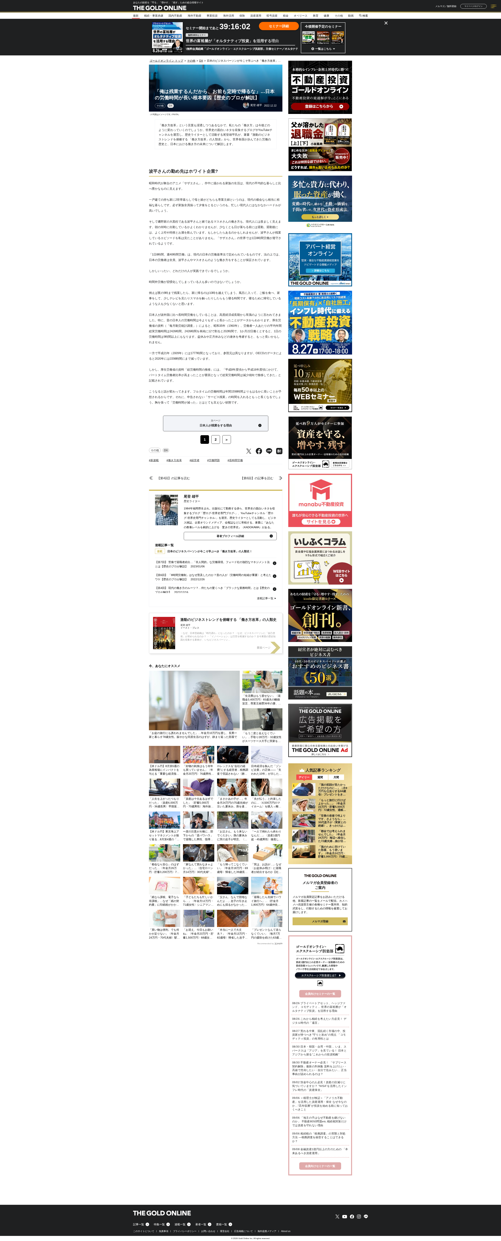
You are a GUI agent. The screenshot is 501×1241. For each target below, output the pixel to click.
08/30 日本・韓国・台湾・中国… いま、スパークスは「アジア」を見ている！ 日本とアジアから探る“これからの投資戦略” (319, 1050)
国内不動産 (175, 15)
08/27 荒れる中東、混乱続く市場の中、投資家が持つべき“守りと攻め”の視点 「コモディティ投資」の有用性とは (319, 1034)
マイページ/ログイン (473, 6)
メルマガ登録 (320, 921)
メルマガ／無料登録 (445, 6)
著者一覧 (200, 1224)
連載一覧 (180, 1224)
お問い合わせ (208, 1231)
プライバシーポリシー (184, 1231)
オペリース (300, 15)
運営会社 (224, 1231)
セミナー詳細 (279, 26)
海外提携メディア (267, 1231)
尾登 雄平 (191, 496)
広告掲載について (243, 1231)
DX (170, 105)
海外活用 (228, 15)
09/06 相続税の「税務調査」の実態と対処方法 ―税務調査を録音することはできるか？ (319, 1137)
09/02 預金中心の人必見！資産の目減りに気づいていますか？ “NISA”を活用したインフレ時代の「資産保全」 (319, 1086)
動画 (351, 15)
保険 (242, 15)
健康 (326, 15)
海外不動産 (194, 15)
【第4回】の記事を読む (173, 478)
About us (285, 1231)
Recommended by (265, 943)
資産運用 (255, 15)
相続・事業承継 (153, 15)
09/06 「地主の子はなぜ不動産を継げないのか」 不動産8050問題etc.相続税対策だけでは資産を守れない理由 (319, 1121)
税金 (285, 15)
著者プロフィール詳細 (230, 536)
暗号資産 (272, 15)
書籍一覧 (221, 1224)
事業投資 (212, 15)
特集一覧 (159, 1224)
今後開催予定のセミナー (323, 26)
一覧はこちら (323, 48)
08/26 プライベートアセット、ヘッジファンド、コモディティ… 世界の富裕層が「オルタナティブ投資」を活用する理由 (319, 1007)
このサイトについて (143, 1231)
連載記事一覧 (265, 598)
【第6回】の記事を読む (256, 478)
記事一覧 (138, 1224)
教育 (315, 15)
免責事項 (163, 1231)
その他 (339, 15)
